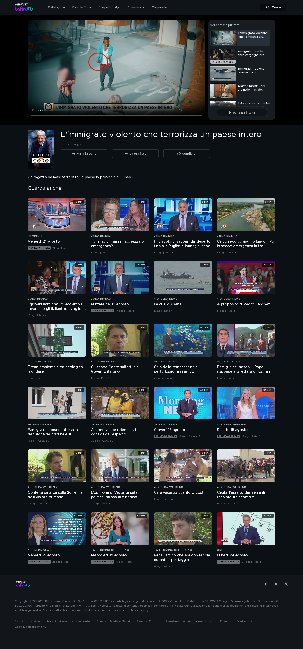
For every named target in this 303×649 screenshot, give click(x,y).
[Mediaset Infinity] (24, 7)
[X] (286, 584)
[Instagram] (276, 584)
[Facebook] (266, 584)
